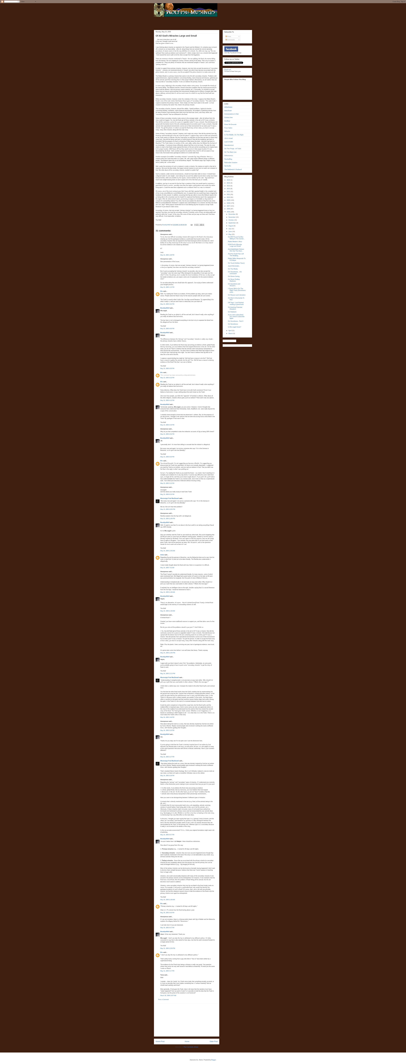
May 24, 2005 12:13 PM (167, 673)
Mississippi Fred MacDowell (169, 498)
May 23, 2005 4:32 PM (167, 377)
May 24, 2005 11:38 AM (167, 611)
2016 (228, 180)
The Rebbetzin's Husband (233, 169)
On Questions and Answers (234, 284)
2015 (228, 183)
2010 (228, 197)
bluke (162, 555)
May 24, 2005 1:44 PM (167, 717)
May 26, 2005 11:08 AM (167, 899)
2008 (228, 203)
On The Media (233, 269)
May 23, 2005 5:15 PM (167, 483)
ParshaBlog (228, 159)
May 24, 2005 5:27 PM (167, 757)
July (230, 228)
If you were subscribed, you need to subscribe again (236, 316)
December (232, 214)
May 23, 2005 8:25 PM (167, 494)
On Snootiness (233, 324)
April (230, 330)
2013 (228, 188)
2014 (228, 186)
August (231, 226)
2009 (228, 200)
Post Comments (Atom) (191, 1047)
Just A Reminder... (234, 266)
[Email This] (195, 225)
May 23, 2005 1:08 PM (167, 255)
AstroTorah (228, 110)
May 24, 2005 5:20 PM (167, 730)
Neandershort (229, 145)
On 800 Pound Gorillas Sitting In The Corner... (236, 237)
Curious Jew (228, 117)
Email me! (227, 69)
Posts (229, 36)
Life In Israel (228, 138)
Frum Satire (228, 128)
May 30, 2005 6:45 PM (167, 912)
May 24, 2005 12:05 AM (167, 551)
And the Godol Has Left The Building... (236, 254)
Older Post (214, 1041)
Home (187, 1041)
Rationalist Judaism (230, 162)
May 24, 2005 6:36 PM (167, 775)
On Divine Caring (233, 276)
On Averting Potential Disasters (235, 308)
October (231, 220)
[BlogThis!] (197, 225)
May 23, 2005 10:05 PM (167, 509)
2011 (228, 194)
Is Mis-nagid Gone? (234, 327)
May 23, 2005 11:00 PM (167, 518)
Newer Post (160, 1041)
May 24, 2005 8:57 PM (167, 834)
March (230, 333)
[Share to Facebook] (201, 225)
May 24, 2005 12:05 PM (167, 653)
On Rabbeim (232, 312)
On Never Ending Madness (234, 280)
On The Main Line (230, 152)
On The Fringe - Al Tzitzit (232, 148)
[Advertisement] (182, 23)
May (230, 234)
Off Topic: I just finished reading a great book (236, 303)
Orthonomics (228, 155)
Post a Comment (163, 999)
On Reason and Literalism (237, 295)
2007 (228, 206)
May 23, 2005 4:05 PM (167, 368)
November (232, 217)
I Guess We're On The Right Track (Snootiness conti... (237, 290)
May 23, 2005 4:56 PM (167, 434)
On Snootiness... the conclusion (235, 272)
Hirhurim (227, 131)
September (232, 223)
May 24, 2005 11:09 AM (167, 592)
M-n (161, 291)
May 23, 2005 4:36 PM (167, 425)
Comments (231, 40)
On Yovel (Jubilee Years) (236, 263)
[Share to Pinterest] (203, 225)
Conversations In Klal (231, 114)
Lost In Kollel (228, 142)
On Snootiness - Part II (235, 321)
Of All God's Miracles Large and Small (235, 245)
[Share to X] (199, 225)
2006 (228, 209)
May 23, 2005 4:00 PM (167, 328)
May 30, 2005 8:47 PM (167, 927)
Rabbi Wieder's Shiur (235, 241)
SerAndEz (227, 166)
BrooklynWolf (164, 308)
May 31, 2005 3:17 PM (167, 971)
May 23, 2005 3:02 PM (167, 304)
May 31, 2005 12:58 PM (167, 948)
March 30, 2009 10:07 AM (168, 995)
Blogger (213, 1060)
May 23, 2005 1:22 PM (167, 287)
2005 (228, 212)
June (230, 231)
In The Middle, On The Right (233, 135)
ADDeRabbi (228, 107)
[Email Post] (191, 225)
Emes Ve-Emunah (230, 124)
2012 (228, 191)
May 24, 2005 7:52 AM (167, 567)
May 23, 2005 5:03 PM (167, 457)
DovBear (227, 121)
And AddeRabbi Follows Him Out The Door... (236, 250)
